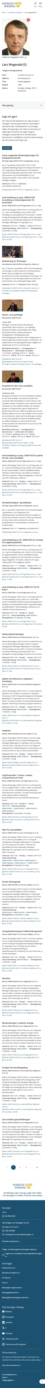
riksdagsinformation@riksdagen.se (19, 1234)
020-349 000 (10, 1231)
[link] (7, 1167)
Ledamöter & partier (15, 12)
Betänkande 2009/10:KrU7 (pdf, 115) (19, 443)
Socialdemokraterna (26, 75)
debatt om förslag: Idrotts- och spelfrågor (23, 364)
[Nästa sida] (37, 1167)
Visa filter (7, 148)
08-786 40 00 (10, 1216)
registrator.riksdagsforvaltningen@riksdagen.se (23, 1255)
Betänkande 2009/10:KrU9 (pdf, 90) (18, 362)
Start (3, 12)
